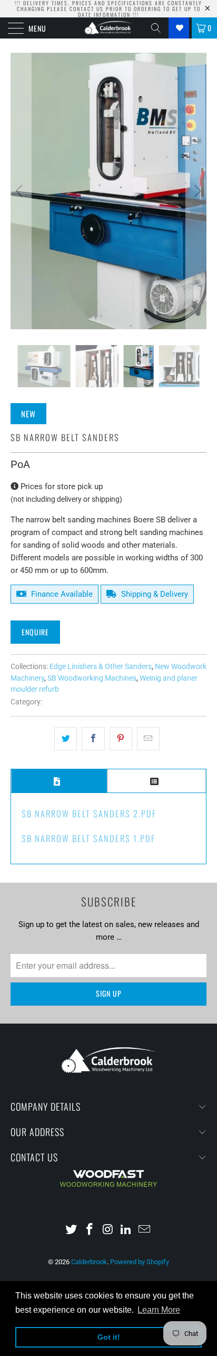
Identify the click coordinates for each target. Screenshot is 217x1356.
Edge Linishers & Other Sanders (101, 666)
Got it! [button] (108, 1337)
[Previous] (21, 191)
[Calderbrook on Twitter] (72, 1230)
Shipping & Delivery (153, 594)
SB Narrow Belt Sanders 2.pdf (89, 813)
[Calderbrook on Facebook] (89, 1230)
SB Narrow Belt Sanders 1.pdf (88, 838)
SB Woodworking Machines (91, 678)
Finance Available (61, 594)
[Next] (196, 191)
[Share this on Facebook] (93, 738)
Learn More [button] (158, 1309)
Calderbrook (89, 1262)
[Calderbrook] (108, 28)
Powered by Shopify (139, 1262)
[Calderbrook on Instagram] (108, 1230)
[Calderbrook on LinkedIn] (126, 1230)
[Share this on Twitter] (65, 738)
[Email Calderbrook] (145, 1230)
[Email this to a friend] (148, 738)
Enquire (35, 631)
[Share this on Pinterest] (121, 738)
